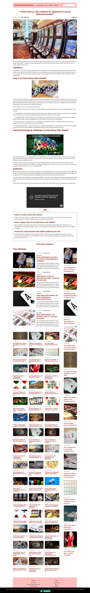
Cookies (51, 5)
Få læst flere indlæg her (45, 244)
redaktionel (74, 17)
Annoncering (40, 5)
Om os (46, 5)
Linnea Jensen (47, 253)
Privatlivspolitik (47, 591)
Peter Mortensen (25, 17)
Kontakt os (56, 5)
